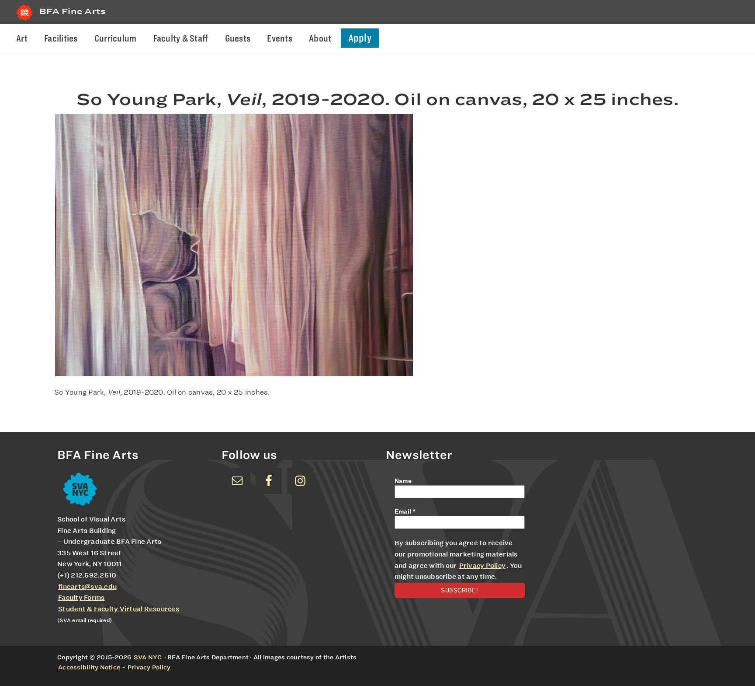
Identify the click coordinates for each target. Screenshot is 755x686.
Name (403, 480)
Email (405, 511)
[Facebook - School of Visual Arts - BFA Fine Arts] (269, 481)
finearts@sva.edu (87, 586)
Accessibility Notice (89, 667)
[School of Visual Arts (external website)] (24, 20)
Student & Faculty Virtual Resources (118, 609)
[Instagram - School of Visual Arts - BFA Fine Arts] (300, 481)
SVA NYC (148, 657)
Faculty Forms (81, 597)
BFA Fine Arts (72, 11)
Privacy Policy (482, 565)
